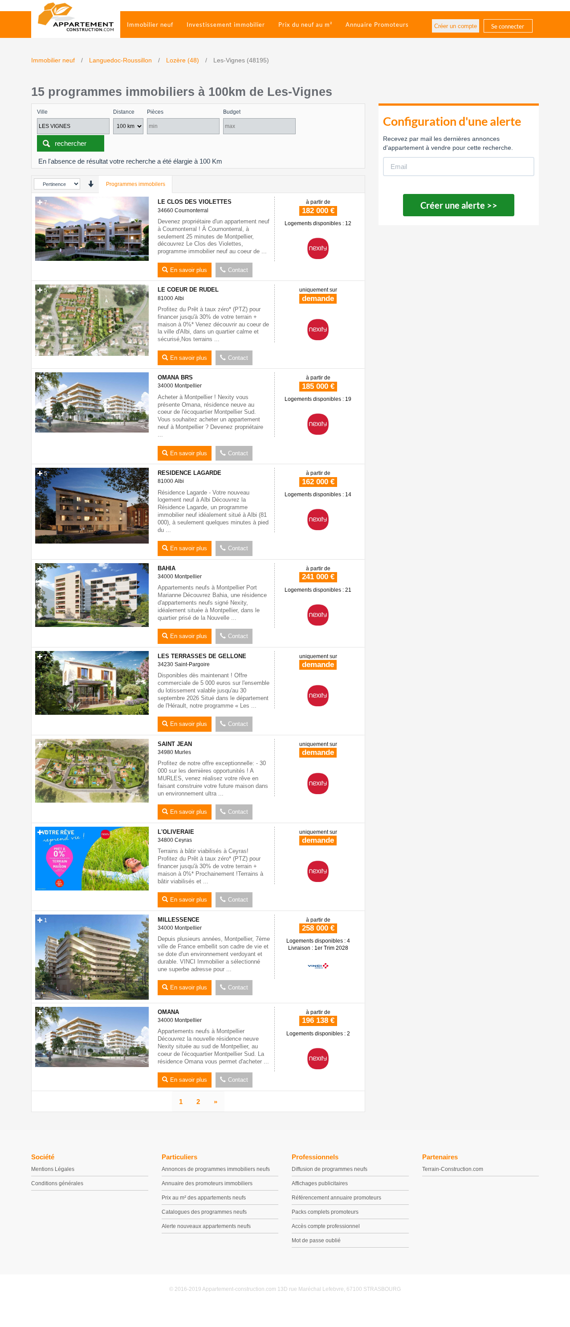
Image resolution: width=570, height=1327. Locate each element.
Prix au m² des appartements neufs (204, 1198)
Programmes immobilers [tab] (135, 184)
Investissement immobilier (226, 24)
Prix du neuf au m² (305, 24)
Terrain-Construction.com (452, 1169)
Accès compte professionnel (326, 1226)
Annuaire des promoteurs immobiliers (207, 1183)
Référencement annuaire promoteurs (336, 1198)
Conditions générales (57, 1183)
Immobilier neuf (150, 24)
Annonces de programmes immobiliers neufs (216, 1169)
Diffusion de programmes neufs (329, 1169)
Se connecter (507, 26)
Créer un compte (455, 26)
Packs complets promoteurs (325, 1212)
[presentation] (90, 184)
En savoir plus (188, 270)
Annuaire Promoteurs (377, 24)
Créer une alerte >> (458, 205)
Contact (238, 270)
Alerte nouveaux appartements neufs (206, 1226)
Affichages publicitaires (320, 1183)
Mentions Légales (52, 1169)
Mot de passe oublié (316, 1240)
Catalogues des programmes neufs (204, 1212)
